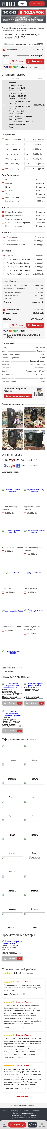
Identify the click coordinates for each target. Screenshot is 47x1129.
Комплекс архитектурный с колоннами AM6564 (11, 719)
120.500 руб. (10, 592)
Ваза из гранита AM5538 (12, 547)
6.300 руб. (9, 551)
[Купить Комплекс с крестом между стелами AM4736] (12, 942)
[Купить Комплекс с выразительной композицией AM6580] (12, 686)
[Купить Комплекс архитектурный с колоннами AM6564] (12, 713)
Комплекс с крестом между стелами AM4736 (11, 947)
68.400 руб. (10, 671)
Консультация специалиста (18, 396)
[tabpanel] (23, 16)
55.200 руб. (32, 633)
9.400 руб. (9, 513)
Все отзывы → (23, 1097)
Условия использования (23, 1113)
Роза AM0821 (7, 589)
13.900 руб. (32, 592)
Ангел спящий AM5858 (11, 627)
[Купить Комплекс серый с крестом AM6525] (34, 685)
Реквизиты (32, 1118)
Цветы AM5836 (30, 589)
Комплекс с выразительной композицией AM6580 (12, 692)
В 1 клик (19, 61)
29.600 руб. (10, 630)
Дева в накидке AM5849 (12, 668)
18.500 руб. (32, 513)
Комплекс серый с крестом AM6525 (32, 689)
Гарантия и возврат (18, 1118)
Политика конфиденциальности (23, 1115)
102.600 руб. (32, 554)
